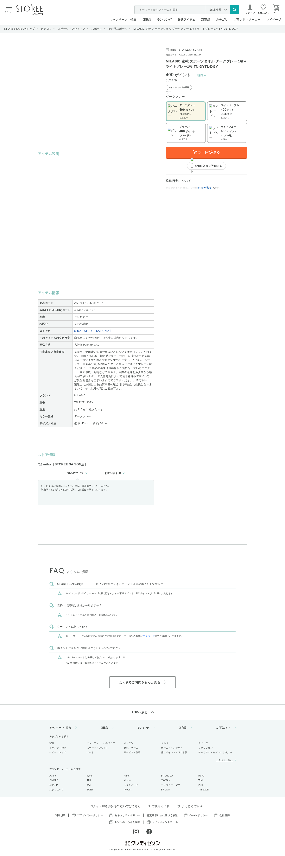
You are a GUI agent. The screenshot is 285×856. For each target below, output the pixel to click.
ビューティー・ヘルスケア (101, 743)
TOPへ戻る (140, 712)
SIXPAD (53, 780)
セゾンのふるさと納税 (127, 822)
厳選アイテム (186, 19)
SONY (90, 789)
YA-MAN (165, 780)
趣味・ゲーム (131, 747)
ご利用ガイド (223, 727)
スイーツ (203, 743)
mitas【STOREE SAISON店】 (93, 330)
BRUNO (165, 789)
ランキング (164, 19)
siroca (127, 780)
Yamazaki (203, 789)
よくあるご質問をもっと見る (139, 682)
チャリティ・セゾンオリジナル (215, 752)
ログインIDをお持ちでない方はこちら (115, 806)
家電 (51, 743)
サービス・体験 (132, 752)
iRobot (127, 789)
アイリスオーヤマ (170, 785)
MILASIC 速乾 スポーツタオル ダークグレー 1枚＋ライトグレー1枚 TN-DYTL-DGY (185, 28)
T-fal (200, 780)
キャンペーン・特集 (123, 19)
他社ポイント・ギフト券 (174, 752)
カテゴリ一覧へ (224, 760)
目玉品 (146, 19)
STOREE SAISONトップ (19, 28)
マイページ (273, 19)
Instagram (136, 831)
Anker (127, 775)
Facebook (149, 831)
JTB (89, 780)
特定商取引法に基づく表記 (162, 815)
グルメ (164, 743)
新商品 (205, 19)
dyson (90, 775)
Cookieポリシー (198, 815)
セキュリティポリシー (127, 815)
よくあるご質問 (192, 806)
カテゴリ (46, 28)
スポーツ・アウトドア (71, 28)
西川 (200, 785)
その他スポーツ (118, 28)
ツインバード (131, 785)
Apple (52, 775)
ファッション (205, 747)
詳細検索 (215, 9)
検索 (234, 9)
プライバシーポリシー (90, 815)
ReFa (201, 775)
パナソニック (56, 789)
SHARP (53, 785)
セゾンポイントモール (165, 822)
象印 (89, 785)
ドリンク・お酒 (57, 747)
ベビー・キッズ (57, 752)
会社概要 (224, 815)
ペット (90, 752)
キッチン (128, 743)
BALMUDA (167, 775)
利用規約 (60, 815)
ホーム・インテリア (172, 747)
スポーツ (96, 28)
